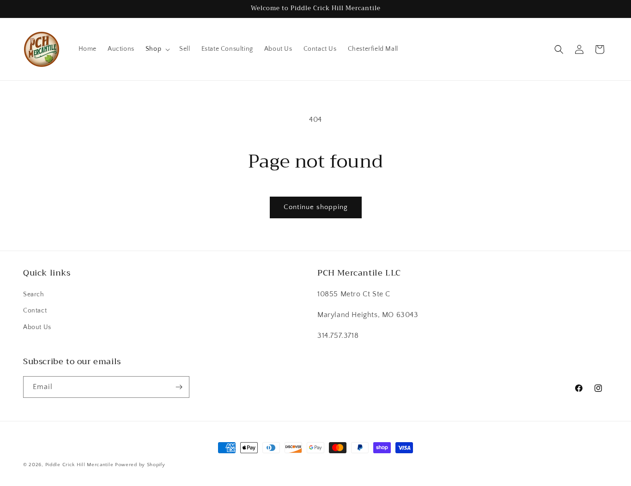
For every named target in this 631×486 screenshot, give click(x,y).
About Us (37, 327)
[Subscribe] (179, 387)
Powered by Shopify (140, 465)
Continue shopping (316, 207)
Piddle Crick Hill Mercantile (79, 465)
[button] (157, 49)
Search (33, 294)
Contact (35, 310)
